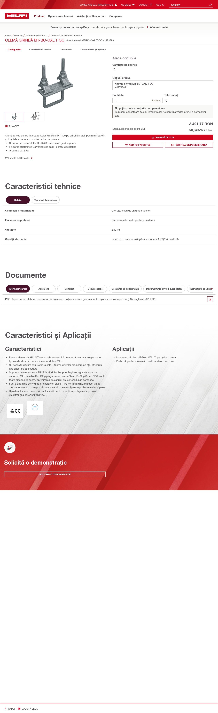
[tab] (14, 49)
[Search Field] (210, 4)
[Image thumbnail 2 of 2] (35, 116)
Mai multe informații (17, 158)
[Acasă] (17, 16)
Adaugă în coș (164, 137)
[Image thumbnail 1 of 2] (14, 116)
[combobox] (191, 4)
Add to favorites (139, 144)
